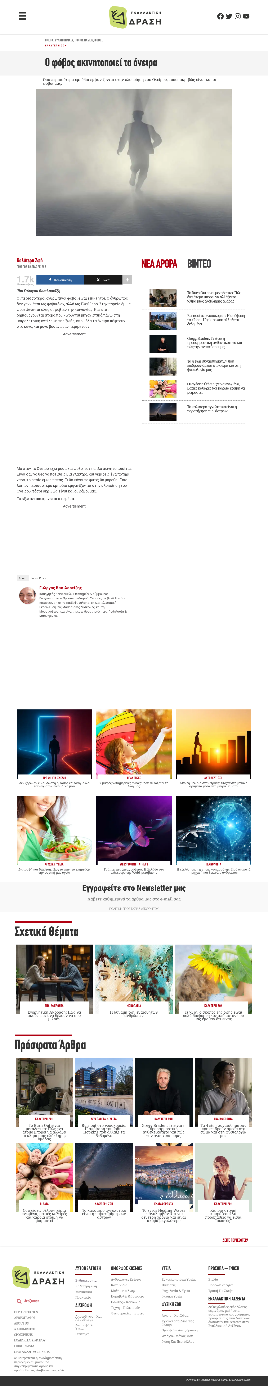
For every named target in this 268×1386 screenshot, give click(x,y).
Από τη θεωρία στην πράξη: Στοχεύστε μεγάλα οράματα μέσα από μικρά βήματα (213, 784)
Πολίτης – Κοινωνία (125, 1302)
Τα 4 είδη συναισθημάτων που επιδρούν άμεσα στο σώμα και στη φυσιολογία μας (214, 365)
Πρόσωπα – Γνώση (223, 1268)
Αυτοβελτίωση (88, 1268)
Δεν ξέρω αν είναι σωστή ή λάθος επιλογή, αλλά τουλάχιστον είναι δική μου (54, 784)
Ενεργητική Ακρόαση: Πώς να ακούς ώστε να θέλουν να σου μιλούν (54, 1015)
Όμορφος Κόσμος (126, 1268)
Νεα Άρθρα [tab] (159, 265)
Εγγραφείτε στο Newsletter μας (134, 888)
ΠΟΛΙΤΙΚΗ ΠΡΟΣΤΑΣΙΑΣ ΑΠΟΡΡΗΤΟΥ (134, 908)
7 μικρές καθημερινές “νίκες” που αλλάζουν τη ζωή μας (133, 784)
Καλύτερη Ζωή (56, 45)
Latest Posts (38, 578)
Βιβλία (44, 1204)
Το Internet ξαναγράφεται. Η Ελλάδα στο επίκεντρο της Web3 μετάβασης (134, 870)
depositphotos (26, 1312)
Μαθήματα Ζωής (123, 1291)
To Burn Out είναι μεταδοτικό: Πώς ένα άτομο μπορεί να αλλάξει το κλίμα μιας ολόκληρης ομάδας (214, 297)
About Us (21, 1323)
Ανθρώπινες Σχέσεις (126, 1279)
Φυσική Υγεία (172, 1296)
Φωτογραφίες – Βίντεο (127, 1313)
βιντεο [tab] (199, 265)
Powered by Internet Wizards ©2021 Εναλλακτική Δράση (218, 1379)
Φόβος (98, 40)
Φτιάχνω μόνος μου (177, 1336)
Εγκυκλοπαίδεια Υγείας (179, 1279)
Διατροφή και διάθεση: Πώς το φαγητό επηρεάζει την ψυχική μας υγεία (54, 870)
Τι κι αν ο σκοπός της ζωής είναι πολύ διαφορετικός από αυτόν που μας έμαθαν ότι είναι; (213, 1015)
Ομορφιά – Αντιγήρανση (180, 1330)
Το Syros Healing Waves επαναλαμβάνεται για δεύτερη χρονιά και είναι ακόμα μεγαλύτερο (163, 1215)
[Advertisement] (74, 401)
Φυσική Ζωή (171, 1304)
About (23, 578)
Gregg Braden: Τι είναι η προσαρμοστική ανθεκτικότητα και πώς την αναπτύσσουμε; (214, 342)
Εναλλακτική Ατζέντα (226, 1299)
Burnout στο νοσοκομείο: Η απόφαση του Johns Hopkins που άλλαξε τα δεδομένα (216, 319)
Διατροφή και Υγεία (85, 1326)
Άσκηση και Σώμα (175, 1315)
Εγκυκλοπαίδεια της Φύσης (178, 1323)
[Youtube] (246, 16)
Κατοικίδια (119, 1285)
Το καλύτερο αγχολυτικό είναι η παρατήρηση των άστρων (212, 408)
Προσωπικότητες (220, 1285)
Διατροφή (83, 1305)
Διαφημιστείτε (25, 1329)
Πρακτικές (83, 1297)
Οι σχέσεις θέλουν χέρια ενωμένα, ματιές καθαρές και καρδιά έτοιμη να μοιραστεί (216, 388)
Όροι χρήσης (23, 1334)
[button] (22, 16)
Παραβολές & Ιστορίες (127, 1296)
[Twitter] (229, 16)
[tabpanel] (193, 353)
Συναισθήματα (64, 40)
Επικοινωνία (24, 1346)
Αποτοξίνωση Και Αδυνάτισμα (88, 1318)
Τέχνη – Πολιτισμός (125, 1307)
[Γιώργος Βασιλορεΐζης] (27, 602)
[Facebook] (220, 16)
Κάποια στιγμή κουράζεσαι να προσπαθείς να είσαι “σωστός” (223, 1215)
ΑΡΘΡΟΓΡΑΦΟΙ (24, 1317)
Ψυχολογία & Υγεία (104, 1119)
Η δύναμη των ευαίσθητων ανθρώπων (134, 1014)
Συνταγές (82, 1334)
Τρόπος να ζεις (83, 40)
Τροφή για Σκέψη (220, 1291)
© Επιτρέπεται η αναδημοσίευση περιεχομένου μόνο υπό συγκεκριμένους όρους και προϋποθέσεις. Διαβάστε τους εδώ (39, 1364)
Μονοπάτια (134, 1006)
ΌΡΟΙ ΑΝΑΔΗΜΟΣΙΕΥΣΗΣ (32, 1352)
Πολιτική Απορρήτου (29, 1340)
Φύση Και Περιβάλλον (178, 1341)
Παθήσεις (168, 1285)
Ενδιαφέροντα (54, 1006)
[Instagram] (237, 16)
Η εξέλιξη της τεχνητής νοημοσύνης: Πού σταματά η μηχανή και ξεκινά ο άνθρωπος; (213, 870)
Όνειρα (49, 40)
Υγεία (166, 1268)
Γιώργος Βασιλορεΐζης (31, 267)
